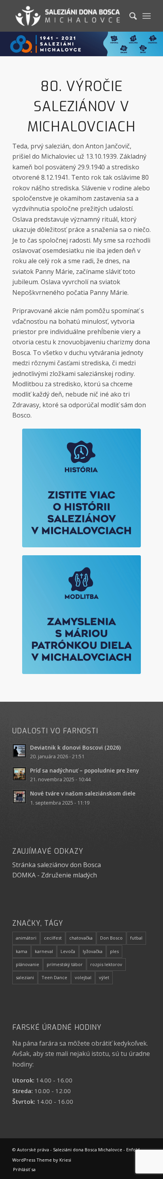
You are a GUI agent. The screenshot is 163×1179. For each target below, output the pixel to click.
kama (21, 951)
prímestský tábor (65, 964)
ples (114, 951)
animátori (26, 938)
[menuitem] (129, 16)
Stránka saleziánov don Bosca (56, 864)
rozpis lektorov (106, 964)
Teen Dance (54, 977)
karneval (44, 951)
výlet (104, 977)
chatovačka (81, 938)
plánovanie (27, 964)
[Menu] (146, 15)
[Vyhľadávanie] (129, 16)
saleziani (25, 977)
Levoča (68, 951)
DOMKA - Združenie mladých (54, 875)
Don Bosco (111, 938)
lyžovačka (92, 951)
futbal (136, 938)
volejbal (83, 977)
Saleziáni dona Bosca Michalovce (87, 1149)
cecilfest (53, 938)
